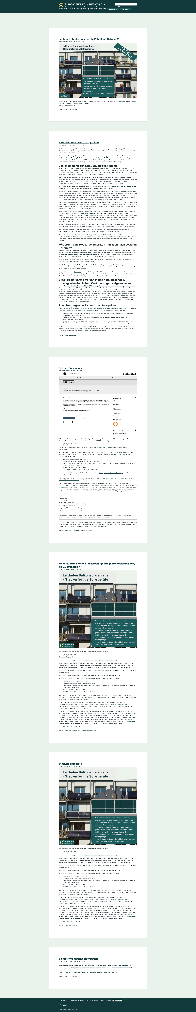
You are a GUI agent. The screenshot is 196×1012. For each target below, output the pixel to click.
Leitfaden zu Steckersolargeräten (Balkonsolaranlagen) (100, 660)
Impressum (62, 1000)
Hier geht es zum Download (67, 105)
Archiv (80, 1000)
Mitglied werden (116, 1000)
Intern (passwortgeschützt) (90, 1000)
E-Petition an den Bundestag (103, 447)
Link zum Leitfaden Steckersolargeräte (70, 475)
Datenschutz (69, 1000)
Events (78, 8)
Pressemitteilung (87, 530)
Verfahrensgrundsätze (130, 721)
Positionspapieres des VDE (95, 706)
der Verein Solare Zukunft (123, 965)
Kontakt (75, 1000)
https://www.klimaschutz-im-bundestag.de (71, 510)
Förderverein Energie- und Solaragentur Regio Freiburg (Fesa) (88, 967)
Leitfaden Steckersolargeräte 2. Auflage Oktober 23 (89, 39)
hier (98, 522)
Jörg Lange (81, 41)
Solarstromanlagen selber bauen (78, 958)
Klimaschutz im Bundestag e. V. (85, 4)
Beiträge (70, 8)
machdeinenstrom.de (87, 478)
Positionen (62, 8)
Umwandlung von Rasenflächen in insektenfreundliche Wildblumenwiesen (80, 487)
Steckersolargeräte (70, 763)
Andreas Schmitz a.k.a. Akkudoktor (69, 480)
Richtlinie (66, 723)
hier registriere (102, 526)
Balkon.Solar (109, 478)
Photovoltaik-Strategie (124, 454)
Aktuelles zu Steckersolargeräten (79, 142)
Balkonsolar (68, 109)
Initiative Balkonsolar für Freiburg (122, 967)
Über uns (93, 8)
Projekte (101, 8)
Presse (85, 8)
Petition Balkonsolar (71, 368)
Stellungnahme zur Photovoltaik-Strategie (111, 473)
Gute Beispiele (76, 335)
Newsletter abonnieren (104, 1000)
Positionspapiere (77, 530)
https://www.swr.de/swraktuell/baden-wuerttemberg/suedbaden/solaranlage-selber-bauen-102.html (88, 972)
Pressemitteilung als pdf (66, 657)
